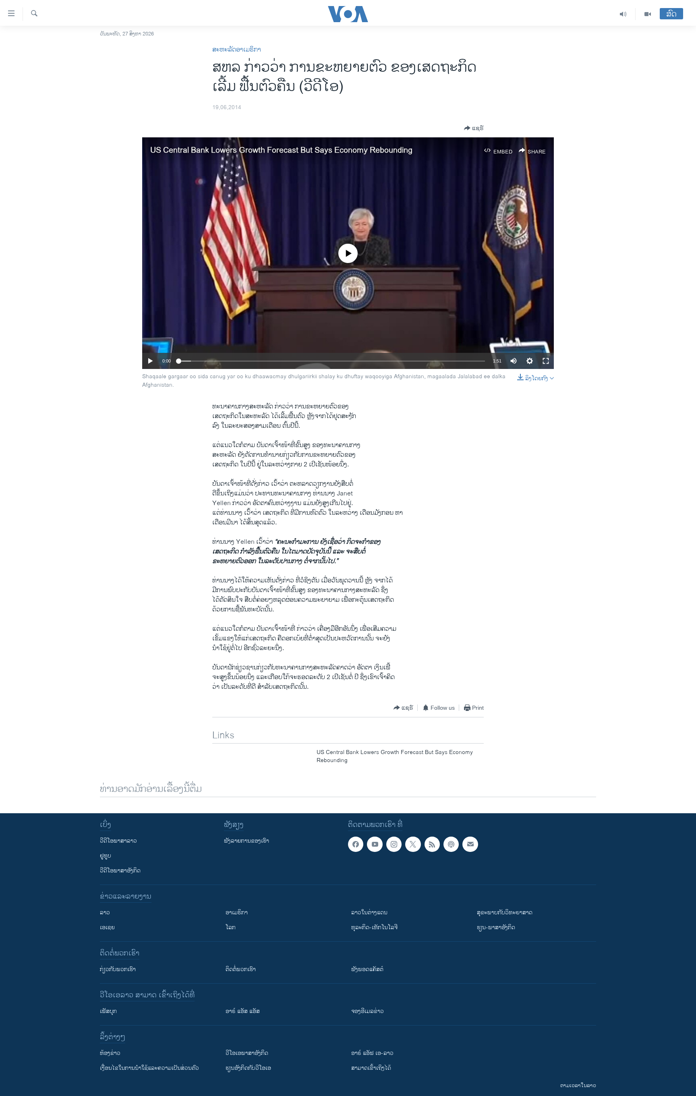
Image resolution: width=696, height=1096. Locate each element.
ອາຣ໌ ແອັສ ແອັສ (243, 1011)
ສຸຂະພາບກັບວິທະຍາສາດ (504, 912)
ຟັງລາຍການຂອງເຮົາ (246, 841)
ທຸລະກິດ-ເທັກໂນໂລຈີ (374, 927)
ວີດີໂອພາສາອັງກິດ (120, 870)
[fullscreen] (546, 361)
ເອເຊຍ (107, 927)
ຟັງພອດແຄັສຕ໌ (367, 969)
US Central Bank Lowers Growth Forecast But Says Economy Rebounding (281, 150)
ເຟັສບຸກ (108, 1011)
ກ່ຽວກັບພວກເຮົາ (118, 969)
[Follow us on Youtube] (374, 844)
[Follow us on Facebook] (355, 844)
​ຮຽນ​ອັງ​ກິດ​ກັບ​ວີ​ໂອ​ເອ (248, 1068)
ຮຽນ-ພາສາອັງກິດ (496, 927)
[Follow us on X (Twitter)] (412, 844)
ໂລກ (231, 927)
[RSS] (432, 844)
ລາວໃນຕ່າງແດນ (369, 912)
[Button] (474, 128)
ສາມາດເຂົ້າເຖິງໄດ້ (371, 1068)
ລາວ (105, 912)
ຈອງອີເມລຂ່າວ (367, 1011)
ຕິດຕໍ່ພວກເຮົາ (241, 969)
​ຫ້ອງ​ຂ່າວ (110, 1053)
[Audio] (623, 14)
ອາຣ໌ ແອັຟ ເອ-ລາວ (372, 1053)
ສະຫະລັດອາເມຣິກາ (236, 49)
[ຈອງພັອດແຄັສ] (470, 844)
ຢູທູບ (105, 856)
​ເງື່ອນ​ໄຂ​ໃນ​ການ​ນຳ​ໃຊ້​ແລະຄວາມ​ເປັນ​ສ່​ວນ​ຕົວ (149, 1068)
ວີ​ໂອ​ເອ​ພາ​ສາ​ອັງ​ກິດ (247, 1053)
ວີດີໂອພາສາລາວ (118, 841)
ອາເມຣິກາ (237, 912)
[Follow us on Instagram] (394, 844)
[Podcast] (451, 844)
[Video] (648, 14)
